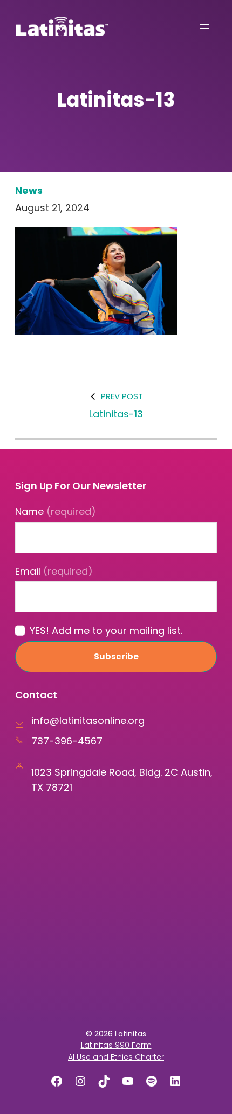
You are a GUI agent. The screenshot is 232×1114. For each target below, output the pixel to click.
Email (54, 571)
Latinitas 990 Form (116, 1045)
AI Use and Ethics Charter (116, 1057)
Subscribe (116, 656)
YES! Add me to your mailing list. (106, 630)
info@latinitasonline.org (88, 720)
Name (55, 511)
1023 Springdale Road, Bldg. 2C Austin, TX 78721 (122, 779)
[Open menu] (204, 26)
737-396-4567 (67, 741)
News (29, 190)
